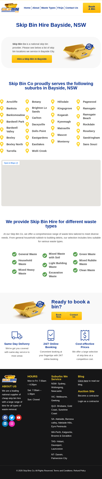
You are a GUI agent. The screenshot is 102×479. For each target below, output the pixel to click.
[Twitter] (12, 418)
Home (27, 7)
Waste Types (48, 7)
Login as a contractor (88, 401)
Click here (83, 381)
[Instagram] (12, 424)
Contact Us (71, 7)
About (35, 7)
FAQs (60, 7)
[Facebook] (5, 418)
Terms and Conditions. (64, 470)
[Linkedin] (5, 424)
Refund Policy (80, 470)
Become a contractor (88, 395)
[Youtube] (19, 418)
